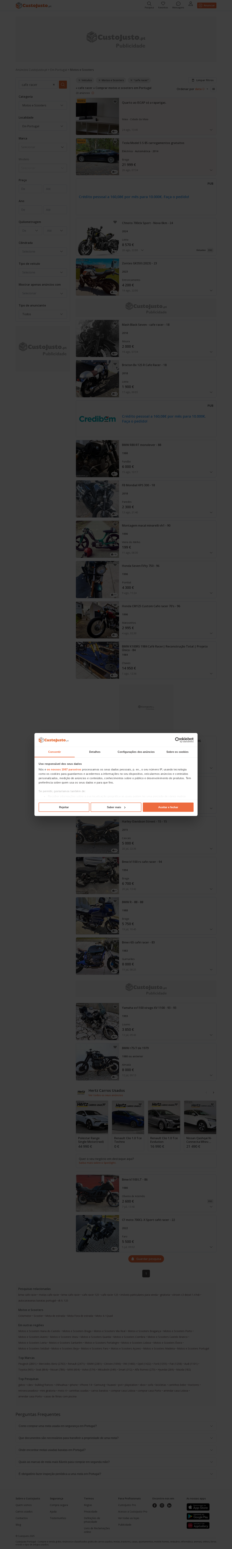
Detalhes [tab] (94, 751)
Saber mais (114, 807)
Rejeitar (64, 807)
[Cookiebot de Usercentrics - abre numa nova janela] (178, 740)
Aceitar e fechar (168, 807)
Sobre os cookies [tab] (177, 751)
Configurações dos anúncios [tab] (136, 751)
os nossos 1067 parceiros (64, 769)
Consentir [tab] (54, 751)
